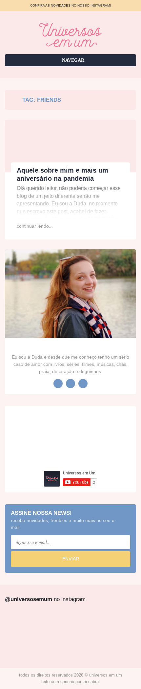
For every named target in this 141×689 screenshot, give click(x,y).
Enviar (70, 558)
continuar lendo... (35, 226)
